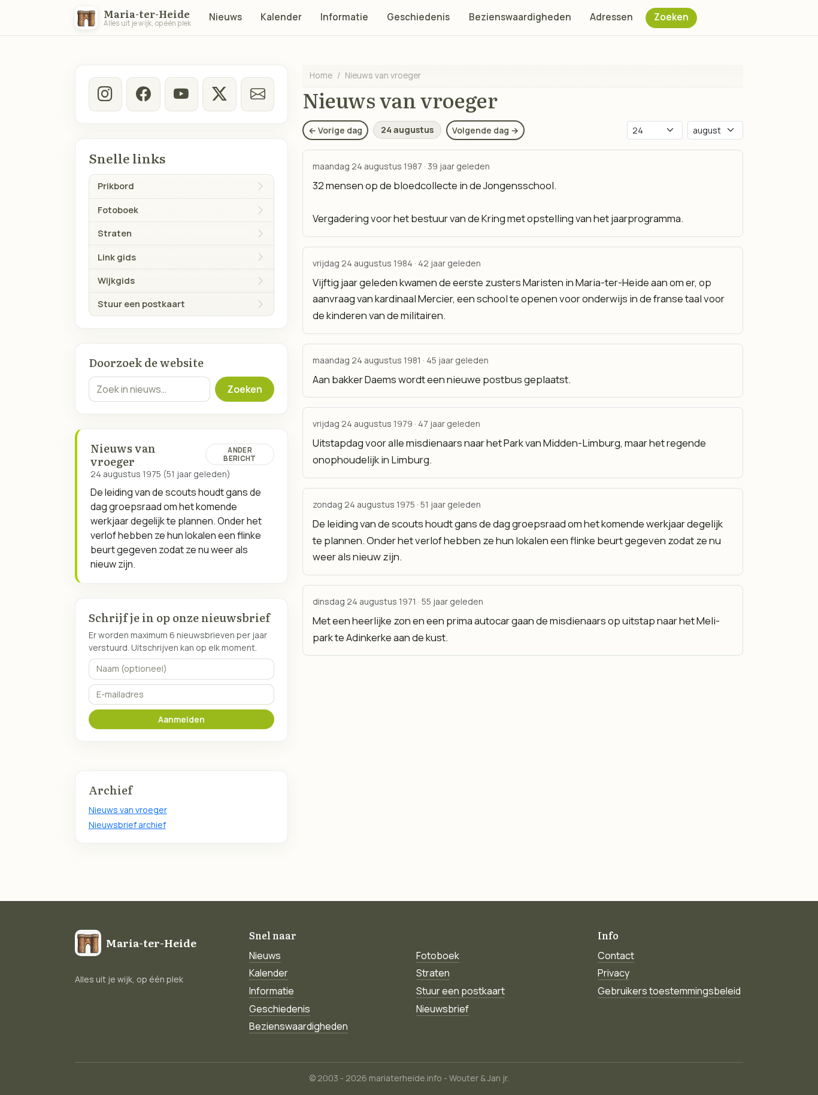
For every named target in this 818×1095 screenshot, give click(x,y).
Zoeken (671, 17)
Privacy (613, 972)
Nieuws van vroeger (128, 809)
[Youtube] (181, 94)
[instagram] (105, 94)
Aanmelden (181, 719)
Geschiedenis (418, 17)
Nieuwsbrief (442, 1008)
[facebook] (143, 94)
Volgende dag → (485, 130)
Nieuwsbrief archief (127, 824)
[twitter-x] (219, 94)
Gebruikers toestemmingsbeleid (669, 990)
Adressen (611, 17)
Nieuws (225, 17)
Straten (433, 972)
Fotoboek (437, 955)
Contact (616, 955)
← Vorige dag (335, 130)
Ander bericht (239, 454)
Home (321, 75)
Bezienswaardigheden (520, 17)
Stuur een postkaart (460, 990)
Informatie (344, 17)
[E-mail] (257, 94)
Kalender (281, 17)
